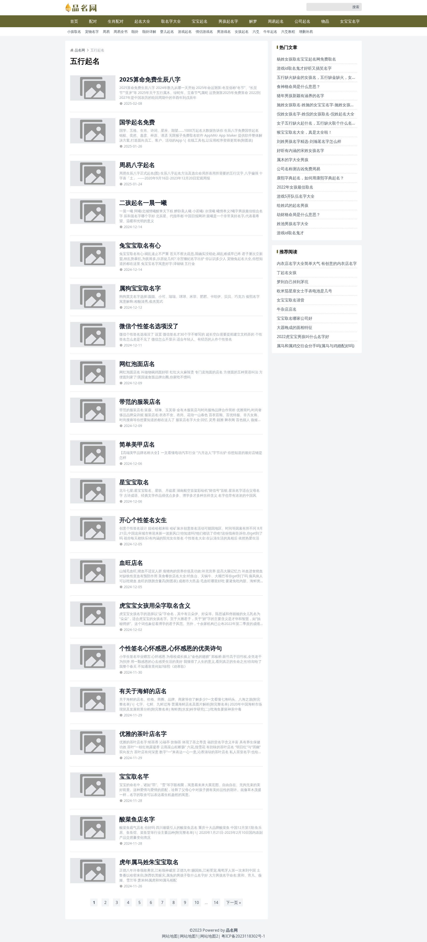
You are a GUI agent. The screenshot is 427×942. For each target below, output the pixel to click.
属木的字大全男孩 (292, 159)
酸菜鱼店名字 (137, 819)
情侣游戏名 (204, 31)
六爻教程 (288, 31)
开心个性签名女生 (143, 520)
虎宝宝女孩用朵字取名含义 (155, 605)
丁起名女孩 (287, 272)
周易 (106, 31)
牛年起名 (270, 31)
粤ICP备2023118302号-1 (243, 936)
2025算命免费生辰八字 (150, 79)
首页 (74, 21)
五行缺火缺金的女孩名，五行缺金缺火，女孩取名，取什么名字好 (334, 77)
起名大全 (142, 21)
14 (216, 902)
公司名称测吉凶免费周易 (298, 168)
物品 (325, 21)
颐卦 (134, 31)
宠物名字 (92, 31)
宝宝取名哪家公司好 (294, 318)
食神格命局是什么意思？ (298, 86)
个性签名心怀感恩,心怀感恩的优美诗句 (170, 648)
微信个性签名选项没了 (149, 326)
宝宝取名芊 (134, 776)
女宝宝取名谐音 (290, 300)
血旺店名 (131, 562)
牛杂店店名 (287, 309)
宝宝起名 (200, 21)
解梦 (253, 21)
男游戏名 (224, 31)
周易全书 (121, 31)
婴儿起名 (167, 31)
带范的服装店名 (140, 401)
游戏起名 (185, 31)
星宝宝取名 (134, 482)
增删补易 (306, 31)
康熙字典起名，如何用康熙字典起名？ (310, 178)
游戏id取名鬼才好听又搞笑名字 (304, 68)
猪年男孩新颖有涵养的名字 (300, 95)
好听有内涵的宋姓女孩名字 (300, 150)
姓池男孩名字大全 (292, 223)
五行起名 (97, 50)
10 (196, 902)
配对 (93, 21)
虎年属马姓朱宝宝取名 (149, 862)
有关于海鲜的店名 (143, 691)
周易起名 (276, 21)
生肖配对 (116, 21)
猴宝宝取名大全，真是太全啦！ (304, 132)
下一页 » (233, 902)
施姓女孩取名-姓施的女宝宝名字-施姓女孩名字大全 (321, 104)
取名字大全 (171, 21)
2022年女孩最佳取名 (295, 187)
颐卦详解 (149, 31)
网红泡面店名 (137, 364)
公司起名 (302, 21)
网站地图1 (189, 936)
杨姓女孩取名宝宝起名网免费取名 (306, 59)
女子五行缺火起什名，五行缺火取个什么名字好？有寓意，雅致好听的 (338, 123)
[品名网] (81, 7)
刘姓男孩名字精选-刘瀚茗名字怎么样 (309, 141)
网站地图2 (209, 936)
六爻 (256, 31)
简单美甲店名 (137, 444)
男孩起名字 (228, 21)
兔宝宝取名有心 (140, 245)
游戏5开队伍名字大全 (296, 196)
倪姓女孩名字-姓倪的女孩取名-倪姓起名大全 (315, 114)
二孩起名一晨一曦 (143, 202)
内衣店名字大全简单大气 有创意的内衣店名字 (317, 263)
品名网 (80, 50)
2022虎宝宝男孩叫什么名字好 (303, 336)
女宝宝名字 (350, 21)
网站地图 (170, 936)
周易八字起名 (137, 165)
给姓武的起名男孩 (292, 205)
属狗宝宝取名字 (140, 288)
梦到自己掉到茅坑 (292, 281)
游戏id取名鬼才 (290, 233)
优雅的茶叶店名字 (143, 733)
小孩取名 (74, 31)
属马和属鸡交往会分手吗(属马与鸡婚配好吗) (315, 345)
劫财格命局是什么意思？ (298, 214)
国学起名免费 (137, 122)
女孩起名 (242, 31)
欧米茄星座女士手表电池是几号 (304, 291)
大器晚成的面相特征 (294, 327)
